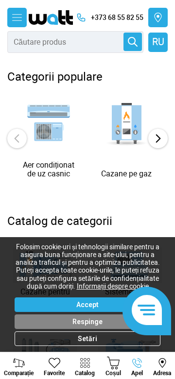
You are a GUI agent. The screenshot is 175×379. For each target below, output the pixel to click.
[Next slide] (158, 138)
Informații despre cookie (113, 286)
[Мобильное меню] (17, 17)
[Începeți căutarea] (132, 42)
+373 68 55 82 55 (117, 17)
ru (158, 42)
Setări (87, 339)
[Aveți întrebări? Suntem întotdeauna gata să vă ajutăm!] (146, 311)
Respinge (87, 322)
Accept (87, 305)
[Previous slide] (17, 138)
